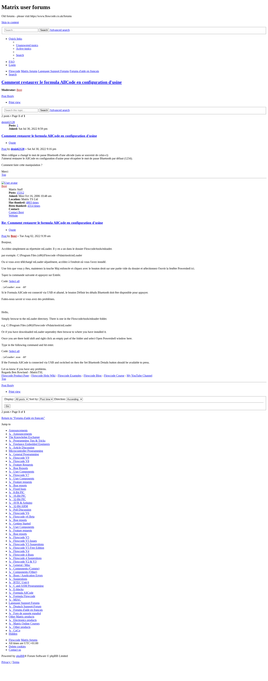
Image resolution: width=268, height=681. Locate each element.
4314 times (34, 205)
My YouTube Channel (139, 375)
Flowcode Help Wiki (43, 375)
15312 (20, 192)
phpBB (20, 655)
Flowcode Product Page (15, 375)
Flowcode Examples (69, 375)
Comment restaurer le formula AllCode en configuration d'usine (61, 82)
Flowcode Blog (93, 375)
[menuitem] (27, 45)
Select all (14, 281)
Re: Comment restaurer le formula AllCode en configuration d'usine (52, 223)
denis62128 (8, 122)
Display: (9, 399)
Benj (19, 89)
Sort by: (34, 399)
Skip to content (10, 22)
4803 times (32, 202)
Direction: (60, 399)
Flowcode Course (114, 375)
